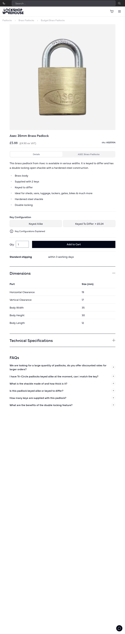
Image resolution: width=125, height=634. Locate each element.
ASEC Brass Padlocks (89, 154)
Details (36, 154)
